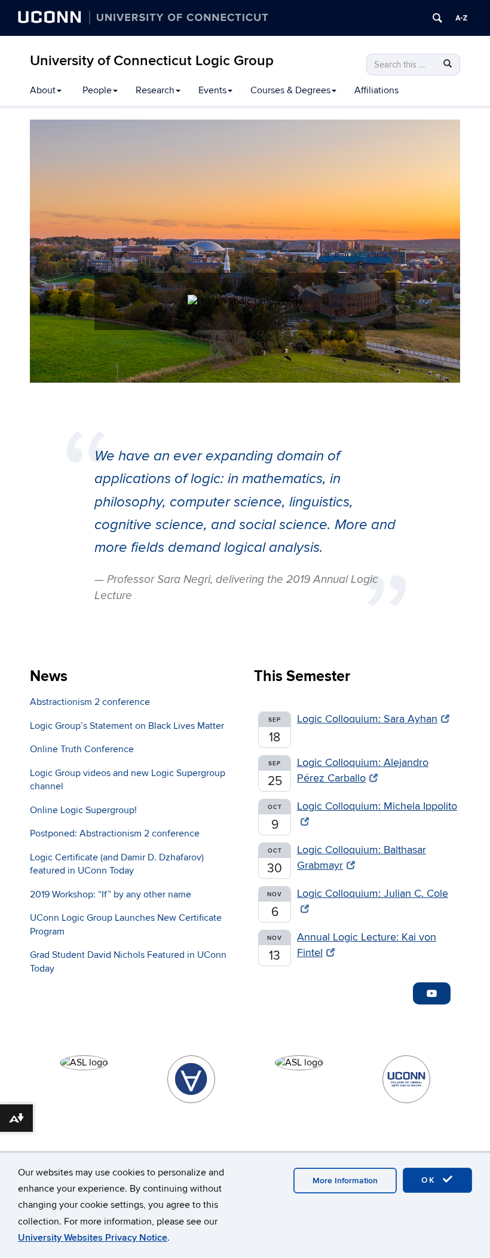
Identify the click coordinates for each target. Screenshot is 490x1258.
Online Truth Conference (82, 749)
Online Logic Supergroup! (83, 810)
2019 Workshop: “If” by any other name (110, 894)
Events (212, 90)
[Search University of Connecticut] (437, 18)
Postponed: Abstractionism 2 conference (115, 833)
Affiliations (376, 90)
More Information (345, 1180)
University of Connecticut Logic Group (152, 60)
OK (430, 1180)
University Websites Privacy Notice (92, 1238)
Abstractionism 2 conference (90, 702)
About (43, 90)
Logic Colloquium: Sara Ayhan (367, 719)
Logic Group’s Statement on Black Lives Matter (127, 726)
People (97, 90)
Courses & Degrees (290, 90)
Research (155, 90)
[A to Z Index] (461, 18)
